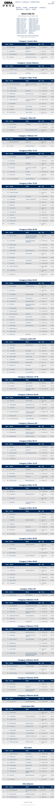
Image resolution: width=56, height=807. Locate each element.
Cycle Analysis (29, 260)
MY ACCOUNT (51, 2)
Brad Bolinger (12, 514)
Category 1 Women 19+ (21, 23)
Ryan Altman (12, 317)
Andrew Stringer (13, 88)
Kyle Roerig (12, 202)
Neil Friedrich (12, 270)
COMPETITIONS (35, 2)
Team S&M (28, 124)
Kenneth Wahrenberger (15, 84)
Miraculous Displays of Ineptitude (30, 503)
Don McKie (12, 304)
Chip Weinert (12, 583)
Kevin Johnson (13, 353)
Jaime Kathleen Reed (14, 411)
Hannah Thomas (13, 797)
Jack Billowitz (12, 51)
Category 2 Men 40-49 (21, 26)
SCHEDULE (25, 2)
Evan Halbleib (13, 156)
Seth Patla (12, 130)
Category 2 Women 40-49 (21, 31)
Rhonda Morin (13, 432)
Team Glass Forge (29, 294)
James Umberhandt (14, 178)
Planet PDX (28, 447)
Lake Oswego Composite (31, 453)
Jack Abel (11, 447)
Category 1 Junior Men (21, 18)
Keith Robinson (13, 771)
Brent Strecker (13, 555)
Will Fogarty (12, 779)
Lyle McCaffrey (13, 189)
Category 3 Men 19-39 (33, 19)
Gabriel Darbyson (13, 328)
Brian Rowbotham (14, 99)
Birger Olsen (12, 247)
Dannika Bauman (13, 605)
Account (26, 802)
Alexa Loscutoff (13, 388)
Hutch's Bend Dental (30, 146)
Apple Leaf (28, 334)
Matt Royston (13, 365)
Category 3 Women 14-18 (34, 25)
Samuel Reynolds (13, 298)
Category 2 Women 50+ (21, 32)
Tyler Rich (12, 215)
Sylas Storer (12, 47)
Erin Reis (11, 146)
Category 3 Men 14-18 (33, 18)
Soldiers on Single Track (31, 199)
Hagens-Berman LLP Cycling (30, 771)
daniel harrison (13, 723)
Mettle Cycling (29, 765)
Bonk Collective (29, 298)
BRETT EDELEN (13, 548)
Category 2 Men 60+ (20, 28)
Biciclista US (28, 51)
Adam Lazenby (13, 244)
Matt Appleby (13, 325)
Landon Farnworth (14, 753)
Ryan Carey (12, 160)
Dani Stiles (12, 400)
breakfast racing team (30, 794)
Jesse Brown (12, 498)
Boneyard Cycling (29, 308)
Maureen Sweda (13, 673)
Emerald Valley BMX (30, 673)
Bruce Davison (13, 331)
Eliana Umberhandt (14, 608)
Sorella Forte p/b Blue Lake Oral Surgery (30, 412)
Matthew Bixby (13, 730)
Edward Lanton (13, 595)
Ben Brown (12, 205)
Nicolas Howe (13, 220)
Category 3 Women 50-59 (34, 28)
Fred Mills (12, 106)
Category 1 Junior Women (22, 19)
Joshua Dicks (12, 163)
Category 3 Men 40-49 (33, 20)
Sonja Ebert (12, 407)
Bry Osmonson (13, 794)
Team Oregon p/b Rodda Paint (31, 84)
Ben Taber (12, 109)
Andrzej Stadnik (13, 90)
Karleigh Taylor (13, 643)
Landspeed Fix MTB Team (31, 605)
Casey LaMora (13, 649)
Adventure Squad (29, 93)
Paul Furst (12, 775)
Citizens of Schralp (30, 473)
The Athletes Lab (29, 69)
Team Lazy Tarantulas (30, 54)
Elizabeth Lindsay (13, 69)
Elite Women (31, 33)
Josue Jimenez (13, 736)
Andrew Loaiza (13, 765)
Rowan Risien (12, 455)
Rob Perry (12, 567)
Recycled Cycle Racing (30, 353)
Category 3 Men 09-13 (21, 33)
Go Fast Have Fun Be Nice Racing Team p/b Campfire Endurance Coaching (31, 236)
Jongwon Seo (12, 494)
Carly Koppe (12, 635)
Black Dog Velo (29, 369)
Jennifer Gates (13, 684)
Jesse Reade (12, 529)
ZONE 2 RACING (29, 595)
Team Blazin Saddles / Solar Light (30, 389)
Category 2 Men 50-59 (21, 27)
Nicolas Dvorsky (13, 453)
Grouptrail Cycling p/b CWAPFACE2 (30, 241)
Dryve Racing (28, 753)
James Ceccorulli (13, 759)
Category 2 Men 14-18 (21, 24)
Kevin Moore (12, 274)
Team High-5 (28, 322)
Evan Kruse (12, 263)
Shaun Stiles (12, 253)
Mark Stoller (12, 359)
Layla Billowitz (13, 429)
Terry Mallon (12, 350)
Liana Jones (12, 383)
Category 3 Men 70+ (33, 24)
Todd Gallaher (13, 294)
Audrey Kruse (12, 621)
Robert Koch (12, 334)
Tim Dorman (12, 570)
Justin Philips (12, 240)
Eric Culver (12, 260)
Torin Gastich (12, 469)
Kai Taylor (12, 57)
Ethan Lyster (12, 174)
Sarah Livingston (13, 639)
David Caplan (12, 345)
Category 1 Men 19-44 (21, 20)
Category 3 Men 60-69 (33, 23)
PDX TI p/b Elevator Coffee (31, 130)
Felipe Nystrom (13, 768)
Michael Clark (12, 733)
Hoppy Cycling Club (30, 730)
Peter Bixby (12, 502)
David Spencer (13, 212)
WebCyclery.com (29, 345)
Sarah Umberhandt (14, 418)
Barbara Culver (13, 415)
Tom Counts (12, 544)
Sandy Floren (12, 756)
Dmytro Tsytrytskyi (14, 266)
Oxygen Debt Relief (30, 301)
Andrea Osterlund (13, 666)
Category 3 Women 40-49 (34, 27)
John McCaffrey (13, 127)
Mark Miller (12, 348)
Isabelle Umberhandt (14, 615)
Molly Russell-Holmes (14, 142)
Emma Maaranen (13, 790)
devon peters (12, 533)
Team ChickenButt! (30, 372)
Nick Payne (12, 491)
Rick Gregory (12, 369)
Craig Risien (12, 524)
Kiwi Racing (28, 163)
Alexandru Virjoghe (14, 192)
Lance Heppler (13, 286)
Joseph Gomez (13, 476)
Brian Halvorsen (13, 235)
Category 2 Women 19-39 (21, 30)
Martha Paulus (13, 436)
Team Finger (28, 196)
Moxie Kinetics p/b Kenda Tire (31, 790)
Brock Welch (12, 473)
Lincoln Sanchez (13, 450)
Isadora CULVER (13, 73)
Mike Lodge (12, 577)
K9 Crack (28, 171)
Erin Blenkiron (13, 632)
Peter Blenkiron (13, 250)
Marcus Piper (12, 322)
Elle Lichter (12, 386)
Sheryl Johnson (13, 701)
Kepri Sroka (12, 618)
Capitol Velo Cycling (30, 436)
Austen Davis (12, 93)
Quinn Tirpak (12, 112)
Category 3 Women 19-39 (34, 26)
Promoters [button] (33, 7)
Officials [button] (42, 7)
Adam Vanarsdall (13, 314)
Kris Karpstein (13, 716)
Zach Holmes (12, 208)
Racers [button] (18, 7)
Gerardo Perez (13, 719)
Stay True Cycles (29, 386)
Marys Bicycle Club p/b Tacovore (30, 48)
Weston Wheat (13, 356)
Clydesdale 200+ (32, 31)
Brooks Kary (12, 96)
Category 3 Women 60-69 (34, 30)
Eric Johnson (12, 290)
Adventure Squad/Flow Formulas (31, 100)
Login (30, 802)
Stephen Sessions (13, 739)
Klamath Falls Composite (31, 57)
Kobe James (12, 223)
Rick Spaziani (12, 574)
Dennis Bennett (13, 308)
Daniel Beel (12, 520)
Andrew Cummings (14, 741)
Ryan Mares (12, 167)
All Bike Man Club (29, 726)
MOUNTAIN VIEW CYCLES (31, 736)
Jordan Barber (13, 103)
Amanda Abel (12, 686)
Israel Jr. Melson (13, 480)
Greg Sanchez (12, 527)
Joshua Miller (12, 257)
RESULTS (18, 2)
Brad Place (12, 319)
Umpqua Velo (29, 263)
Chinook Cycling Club (30, 555)
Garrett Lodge (13, 196)
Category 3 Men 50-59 (33, 21)
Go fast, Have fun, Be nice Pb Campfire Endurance (31, 530)
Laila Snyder (12, 611)
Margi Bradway (13, 404)
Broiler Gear (28, 365)
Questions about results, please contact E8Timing (28, 35)
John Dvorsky (12, 552)
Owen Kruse (12, 171)
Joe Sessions (12, 726)
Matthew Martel (13, 311)
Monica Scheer (13, 646)
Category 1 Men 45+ (20, 21)
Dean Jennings (13, 580)
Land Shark (28, 73)
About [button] (28, 9)
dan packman (13, 301)
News (34, 9)
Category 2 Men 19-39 (21, 25)
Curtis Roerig (12, 458)
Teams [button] (25, 7)
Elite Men (31, 32)
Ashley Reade (12, 653)
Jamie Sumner (13, 669)
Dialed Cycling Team (30, 286)
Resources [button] (20, 9)
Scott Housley (13, 712)
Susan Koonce (13, 689)
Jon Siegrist (12, 517)
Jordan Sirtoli (12, 762)
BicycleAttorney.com (30, 250)
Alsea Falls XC (28, 13)
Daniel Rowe (12, 199)
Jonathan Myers (13, 124)
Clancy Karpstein (13, 54)
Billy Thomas (12, 372)
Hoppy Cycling (29, 356)
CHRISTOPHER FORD (14, 362)
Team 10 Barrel (29, 106)
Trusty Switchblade (30, 178)
